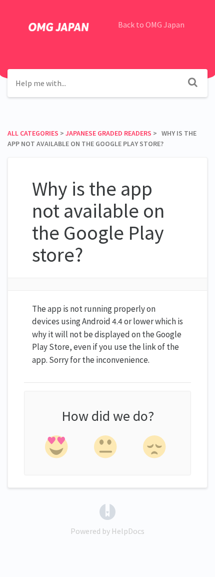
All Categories (33, 133)
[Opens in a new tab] (108, 511)
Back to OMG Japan (151, 25)
